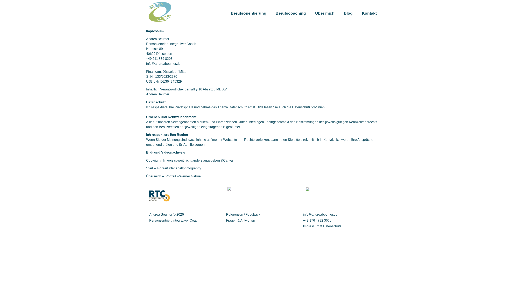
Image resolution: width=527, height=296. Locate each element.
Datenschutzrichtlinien (308, 107)
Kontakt (369, 13)
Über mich (325, 13)
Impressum (311, 226)
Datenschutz (332, 226)
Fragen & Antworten (240, 220)
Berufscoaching (291, 13)
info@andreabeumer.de (163, 63)
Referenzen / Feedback (243, 214)
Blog (348, 13)
